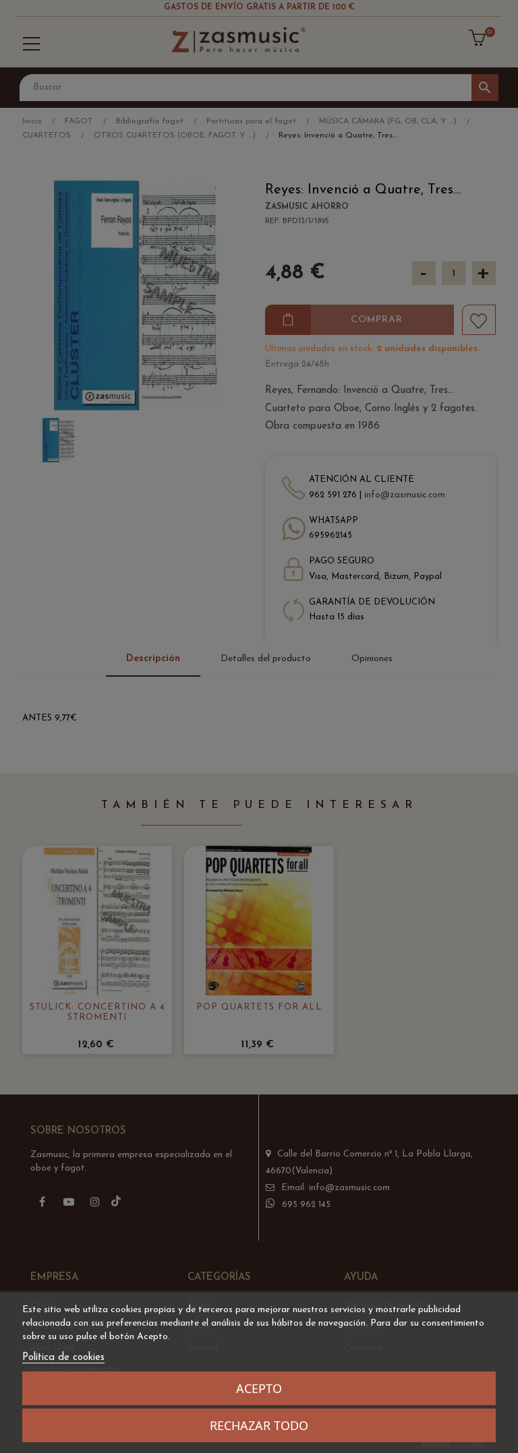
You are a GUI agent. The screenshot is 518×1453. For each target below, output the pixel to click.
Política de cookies (63, 1358)
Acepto (259, 1388)
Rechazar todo (259, 1425)
